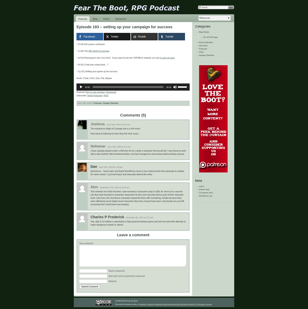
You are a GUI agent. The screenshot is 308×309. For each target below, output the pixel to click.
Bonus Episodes (206, 42)
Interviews (203, 46)
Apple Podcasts (94, 95)
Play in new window (95, 92)
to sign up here (167, 58)
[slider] (183, 86)
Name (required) (117, 271)
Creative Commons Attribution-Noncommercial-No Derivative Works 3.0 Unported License (175, 304)
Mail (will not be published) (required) (127, 276)
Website (113, 281)
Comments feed (206, 193)
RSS (106, 95)
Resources (120, 19)
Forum (106, 19)
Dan (94, 167)
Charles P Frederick (107, 217)
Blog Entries (204, 32)
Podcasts (82, 19)
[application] (133, 87)
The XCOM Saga (210, 37)
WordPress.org (205, 196)
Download (111, 92)
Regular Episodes (110, 103)
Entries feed (204, 189)
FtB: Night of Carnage (98, 51)
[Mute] (175, 87)
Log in (201, 186)
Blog (95, 19)
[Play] (81, 87)
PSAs (201, 52)
